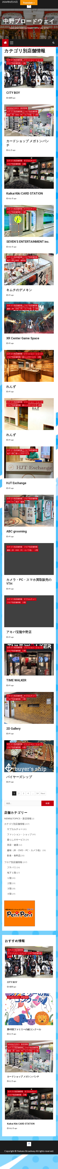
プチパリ (10, 502)
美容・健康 (19, 502)
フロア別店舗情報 (14, 63)
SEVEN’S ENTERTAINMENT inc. (27, 241)
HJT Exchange (16, 483)
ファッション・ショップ (33, 60)
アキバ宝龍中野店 (19, 632)
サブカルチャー (30, 161)
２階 (24, 602)
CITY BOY (13, 93)
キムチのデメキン (19, 290)
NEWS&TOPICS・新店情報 (17, 108)
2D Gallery (13, 728)
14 (37, 793)
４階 (24, 212)
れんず (11, 386)
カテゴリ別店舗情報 (14, 60)
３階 (24, 63)
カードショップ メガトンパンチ (23, 1076)
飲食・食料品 (20, 260)
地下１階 (10, 260)
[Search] (53, 42)
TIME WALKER (16, 680)
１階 (36, 115)
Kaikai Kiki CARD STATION (24, 193)
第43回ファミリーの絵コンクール (24, 1029)
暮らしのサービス (29, 357)
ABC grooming (16, 531)
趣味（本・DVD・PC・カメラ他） (20, 115)
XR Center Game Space (22, 338)
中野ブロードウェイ (29, 21)
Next (43, 793)
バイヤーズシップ (19, 777)
